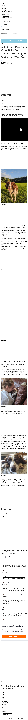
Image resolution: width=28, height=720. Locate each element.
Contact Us (6, 16)
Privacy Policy (6, 21)
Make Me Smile (6, 584)
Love (4, 707)
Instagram (3, 204)
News (4, 5)
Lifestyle (5, 560)
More (4, 13)
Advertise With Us (7, 17)
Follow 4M (7, 29)
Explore (5, 3)
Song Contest (6, 10)
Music (4, 8)
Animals (5, 7)
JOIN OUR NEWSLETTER (14, 40)
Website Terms (6, 20)
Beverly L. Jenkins (5, 62)
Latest (4, 704)
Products (5, 609)
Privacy (6, 718)
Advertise (5, 714)
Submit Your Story (14, 636)
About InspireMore (7, 14)
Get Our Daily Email (8, 11)
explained (19, 372)
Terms (2, 718)
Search (5, 24)
